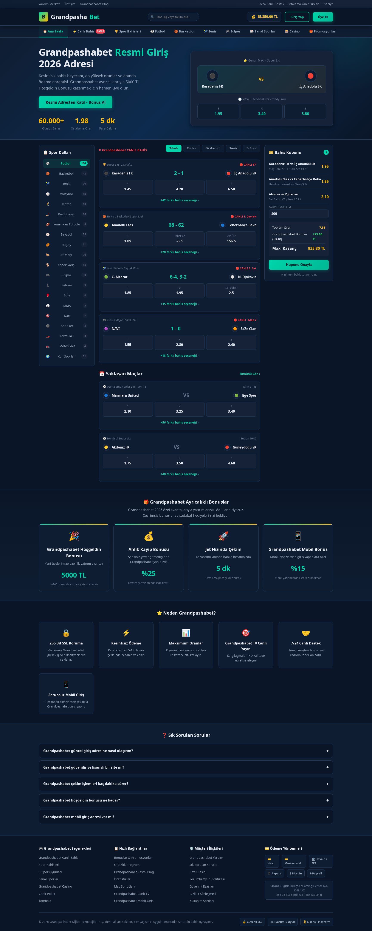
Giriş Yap (297, 17)
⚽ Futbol (157, 31)
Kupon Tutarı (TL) (280, 206)
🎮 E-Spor (233, 31)
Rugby (66, 245)
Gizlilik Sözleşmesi (202, 894)
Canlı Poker (47, 894)
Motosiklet (66, 346)
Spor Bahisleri (49, 865)
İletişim (70, 4)
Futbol (66, 163)
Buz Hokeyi (66, 214)
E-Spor (66, 275)
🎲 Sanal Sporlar (262, 31)
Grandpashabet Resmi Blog (134, 872)
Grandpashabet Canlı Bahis (58, 857)
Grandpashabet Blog (94, 4)
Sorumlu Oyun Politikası (207, 879)
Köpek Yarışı (66, 265)
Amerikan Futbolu (66, 224)
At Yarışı (66, 255)
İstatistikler (122, 879)
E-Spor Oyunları (50, 872)
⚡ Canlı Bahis (88, 31)
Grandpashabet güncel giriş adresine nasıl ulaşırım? (186, 751)
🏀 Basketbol (184, 31)
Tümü (173, 148)
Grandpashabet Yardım (206, 857)
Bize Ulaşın (197, 872)
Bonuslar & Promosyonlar (133, 857)
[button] (218, 111)
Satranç (66, 285)
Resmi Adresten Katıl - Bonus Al (75, 102)
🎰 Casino (292, 31)
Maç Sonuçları (124, 886)
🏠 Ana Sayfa (53, 31)
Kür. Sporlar (66, 356)
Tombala (45, 901)
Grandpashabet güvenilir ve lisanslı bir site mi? (186, 767)
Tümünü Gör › (249, 374)
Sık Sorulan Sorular (203, 865)
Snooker (66, 326)
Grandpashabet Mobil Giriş (133, 901)
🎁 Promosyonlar (322, 31)
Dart (66, 316)
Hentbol (66, 204)
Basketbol (66, 173)
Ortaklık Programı (127, 865)
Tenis (66, 184)
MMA (66, 306)
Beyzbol (66, 234)
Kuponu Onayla (299, 265)
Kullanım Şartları (201, 901)
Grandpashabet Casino (55, 886)
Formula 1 (66, 336)
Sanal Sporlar (48, 879)
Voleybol (66, 194)
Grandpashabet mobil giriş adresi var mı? (186, 817)
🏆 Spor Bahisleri (128, 31)
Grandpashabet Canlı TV (131, 894)
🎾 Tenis (210, 31)
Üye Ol (323, 17)
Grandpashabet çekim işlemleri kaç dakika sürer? (186, 784)
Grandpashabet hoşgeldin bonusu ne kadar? (186, 800)
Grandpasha (71, 16)
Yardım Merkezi (49, 4)
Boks (66, 295)
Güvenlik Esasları (201, 886)
